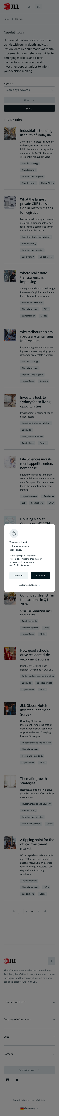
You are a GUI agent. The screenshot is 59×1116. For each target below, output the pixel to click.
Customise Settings (29, 585)
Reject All (18, 575)
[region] (29, 558)
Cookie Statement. (22, 565)
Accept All (40, 575)
